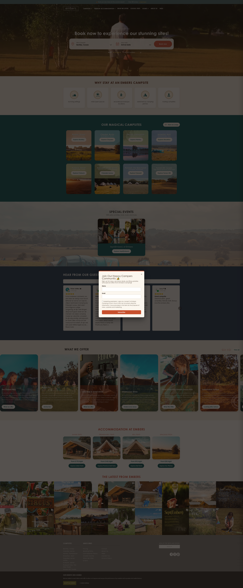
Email (103, 293)
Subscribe (121, 312)
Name (104, 286)
